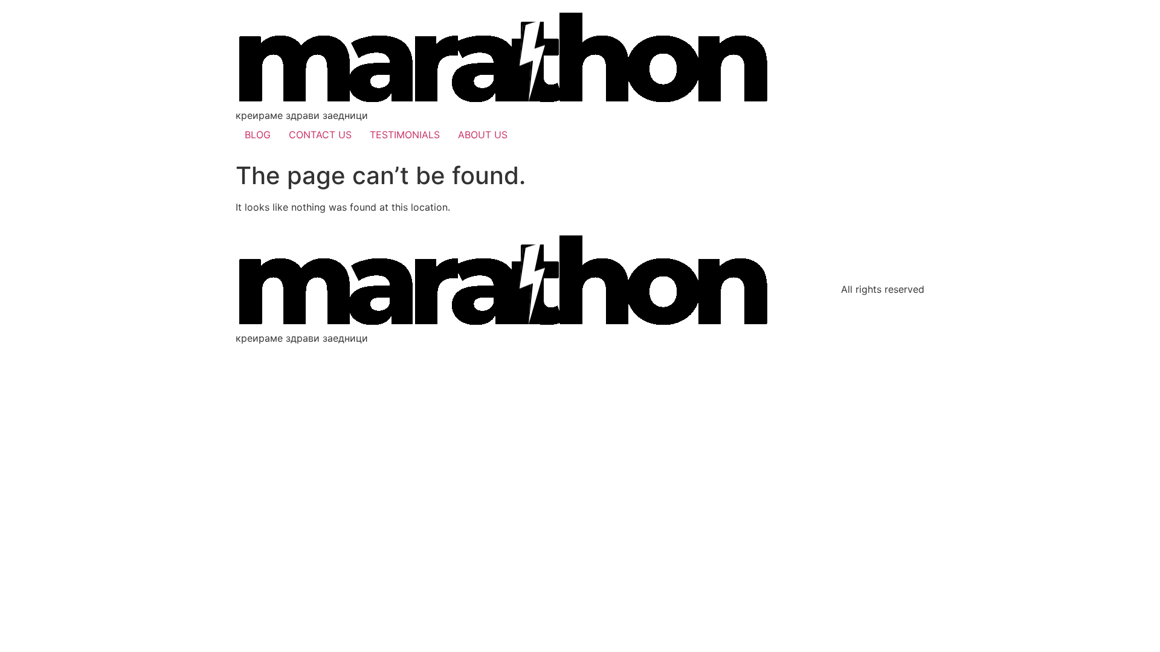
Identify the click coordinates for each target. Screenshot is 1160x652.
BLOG (258, 135)
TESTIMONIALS (405, 135)
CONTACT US (320, 135)
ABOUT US (482, 135)
